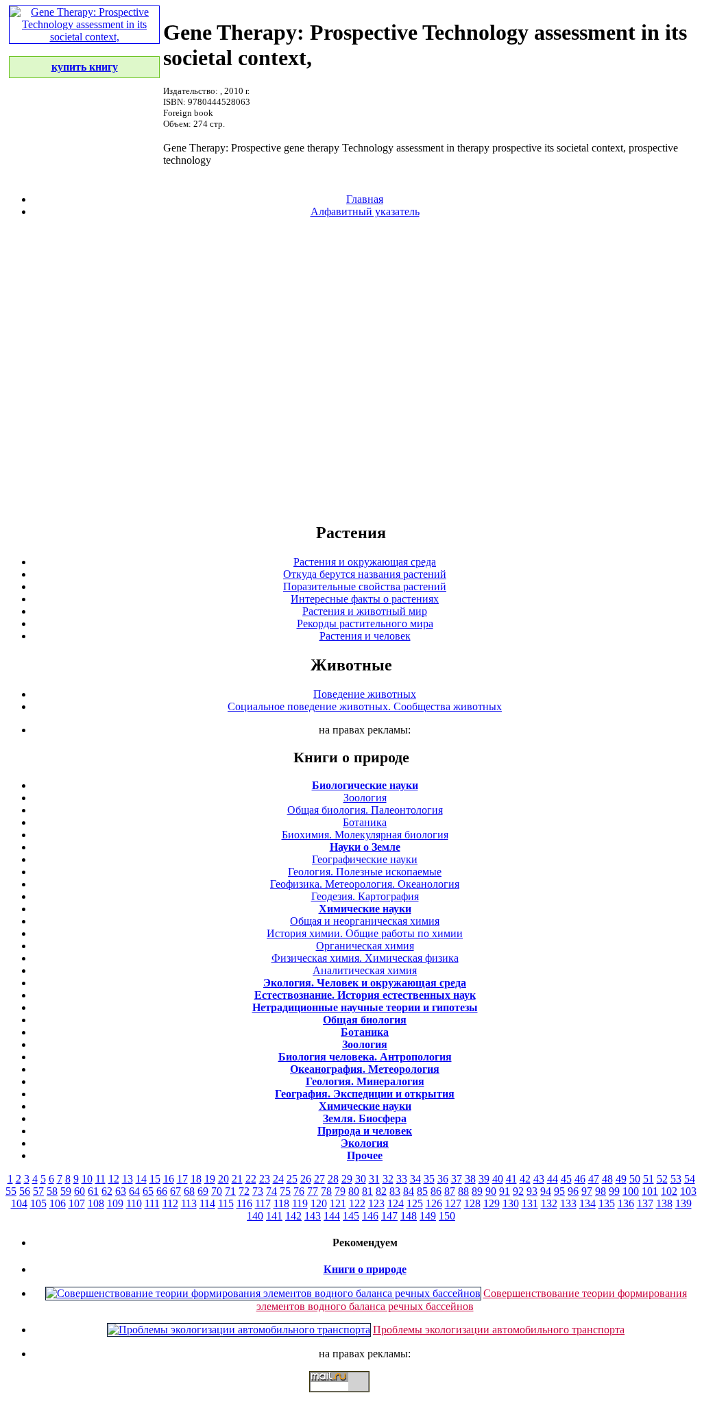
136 (626, 1203)
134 (587, 1203)
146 (370, 1216)
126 (434, 1203)
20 (223, 1179)
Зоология (365, 797)
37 (456, 1179)
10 (87, 1179)
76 (298, 1191)
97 (586, 1191)
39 (484, 1179)
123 (376, 1203)
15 (154, 1179)
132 (549, 1203)
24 (278, 1179)
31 (374, 1179)
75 (285, 1191)
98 (600, 1191)
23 (264, 1179)
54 (689, 1179)
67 (175, 1191)
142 (293, 1216)
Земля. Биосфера (365, 1118)
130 (511, 1203)
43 (538, 1179)
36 (442, 1179)
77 (312, 1191)
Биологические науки (365, 785)
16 (168, 1179)
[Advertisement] (351, 369)
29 (346, 1179)
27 (319, 1179)
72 (244, 1191)
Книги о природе (365, 1269)
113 (189, 1203)
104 (19, 1203)
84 (408, 1191)
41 (511, 1179)
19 (209, 1179)
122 (357, 1203)
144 (332, 1216)
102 (669, 1191)
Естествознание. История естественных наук (365, 995)
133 (568, 1203)
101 (650, 1191)
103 (688, 1191)
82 (381, 1191)
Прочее (365, 1155)
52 (662, 1179)
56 (24, 1191)
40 (497, 1179)
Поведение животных (364, 694)
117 (263, 1203)
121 (338, 1203)
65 (148, 1191)
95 (559, 1191)
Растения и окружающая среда (364, 562)
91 (504, 1191)
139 (683, 1203)
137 (645, 1203)
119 (300, 1203)
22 (250, 1179)
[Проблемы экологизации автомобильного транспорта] (239, 1329)
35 (429, 1179)
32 (388, 1179)
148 (408, 1216)
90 (490, 1191)
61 (93, 1191)
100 (630, 1191)
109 (115, 1203)
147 (389, 1216)
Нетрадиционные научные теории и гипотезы (365, 1007)
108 (96, 1203)
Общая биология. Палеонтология (365, 810)
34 (415, 1179)
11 (100, 1179)
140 (255, 1216)
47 (593, 1179)
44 (552, 1179)
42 (525, 1179)
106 (57, 1203)
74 (271, 1191)
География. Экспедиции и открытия (365, 1094)
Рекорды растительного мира (365, 623)
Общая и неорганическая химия (364, 921)
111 (152, 1203)
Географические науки (364, 859)
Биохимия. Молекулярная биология (365, 834)
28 (333, 1179)
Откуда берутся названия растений (364, 574)
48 (607, 1179)
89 (477, 1191)
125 (415, 1203)
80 (353, 1191)
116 (244, 1203)
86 (436, 1191)
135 (606, 1203)
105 (38, 1203)
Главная (364, 199)
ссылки (351, 1398)
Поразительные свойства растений (364, 586)
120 (319, 1203)
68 (189, 1191)
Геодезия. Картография (365, 896)
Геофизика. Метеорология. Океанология (364, 884)
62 (106, 1191)
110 (134, 1203)
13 (127, 1179)
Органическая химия (365, 946)
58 (52, 1191)
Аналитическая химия (365, 970)
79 (340, 1191)
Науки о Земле (365, 847)
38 (470, 1179)
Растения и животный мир (364, 611)
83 (394, 1191)
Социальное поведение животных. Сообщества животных (365, 706)
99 (614, 1191)
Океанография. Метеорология (364, 1069)
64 (134, 1191)
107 (77, 1203)
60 (79, 1191)
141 (274, 1216)
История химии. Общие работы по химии (365, 933)
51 (648, 1179)
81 (367, 1191)
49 (621, 1179)
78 (326, 1191)
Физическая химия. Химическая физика (365, 958)
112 (170, 1203)
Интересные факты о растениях (365, 599)
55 (10, 1191)
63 (120, 1191)
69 (202, 1191)
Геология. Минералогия (365, 1081)
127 (453, 1203)
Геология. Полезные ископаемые (364, 871)
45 (566, 1179)
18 (196, 1179)
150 (447, 1216)
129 (491, 1203)
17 (182, 1179)
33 (401, 1179)
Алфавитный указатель (365, 211)
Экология (365, 1143)
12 (113, 1179)
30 (360, 1179)
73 (257, 1191)
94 (545, 1191)
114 (207, 1203)
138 (664, 1203)
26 (305, 1179)
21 (237, 1179)
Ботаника (365, 822)
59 (65, 1191)
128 (472, 1203)
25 (292, 1179)
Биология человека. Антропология (365, 1057)
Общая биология (365, 1020)
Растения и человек (365, 636)
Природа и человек (364, 1131)
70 (216, 1191)
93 (531, 1191)
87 (449, 1191)
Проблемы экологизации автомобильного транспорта (499, 1329)
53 (675, 1179)
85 (422, 1191)
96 (573, 1191)
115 (226, 1203)
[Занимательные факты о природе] (337, 46)
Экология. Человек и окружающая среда (364, 983)
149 (428, 1216)
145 (351, 1216)
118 (281, 1203)
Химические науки (365, 908)
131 (530, 1203)
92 (518, 1191)
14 (141, 1179)
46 (579, 1179)
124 (395, 1203)
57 (38, 1191)
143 (312, 1216)
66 (161, 1191)
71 (230, 1191)
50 (634, 1179)
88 (463, 1191)
